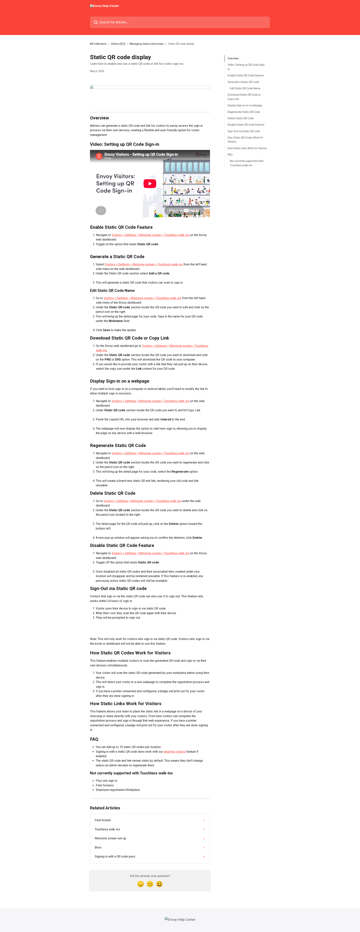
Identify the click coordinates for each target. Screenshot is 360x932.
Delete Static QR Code (241, 118)
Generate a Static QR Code (243, 81)
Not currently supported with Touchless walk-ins (246, 163)
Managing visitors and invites (147, 43)
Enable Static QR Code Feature (246, 75)
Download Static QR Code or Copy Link (244, 96)
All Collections (98, 43)
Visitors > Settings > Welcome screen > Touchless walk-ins (150, 235)
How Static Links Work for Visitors (247, 148)
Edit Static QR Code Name (245, 88)
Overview (233, 58)
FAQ (230, 154)
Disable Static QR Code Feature (246, 124)
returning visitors (175, 751)
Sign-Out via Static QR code (244, 131)
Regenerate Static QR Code (244, 111)
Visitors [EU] (118, 43)
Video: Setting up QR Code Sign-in (246, 66)
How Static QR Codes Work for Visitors (245, 139)
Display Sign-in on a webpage (245, 105)
